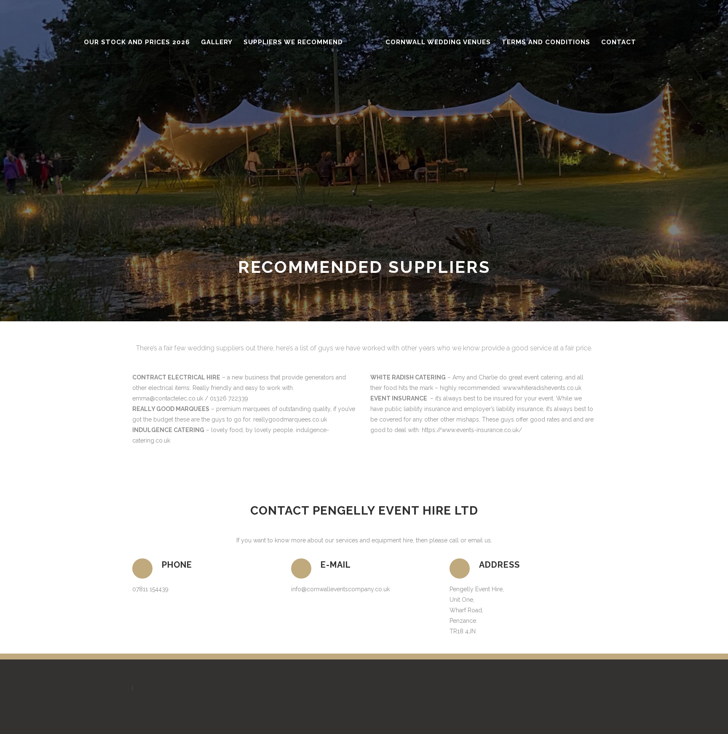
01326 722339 (229, 398)
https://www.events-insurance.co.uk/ (472, 430)
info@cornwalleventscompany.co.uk (340, 589)
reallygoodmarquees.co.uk (290, 419)
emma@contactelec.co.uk (167, 398)
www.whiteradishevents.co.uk (542, 387)
